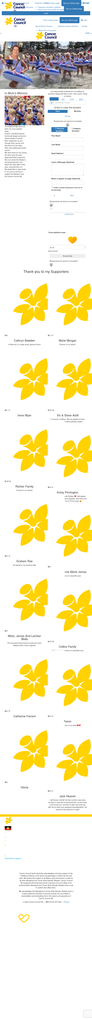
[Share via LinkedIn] (61, 59)
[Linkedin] (27, 868)
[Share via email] (59, 59)
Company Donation (76, 129)
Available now (12, 856)
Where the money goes (47, 30)
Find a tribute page (52, 3)
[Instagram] (22, 868)
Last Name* (56, 144)
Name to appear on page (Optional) (65, 178)
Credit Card (69, 214)
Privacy (66, 902)
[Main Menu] (1, 33)
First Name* (56, 136)
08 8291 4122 (12, 841)
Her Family (61, 55)
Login (46, 13)
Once (58, 111)
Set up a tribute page (71, 3)
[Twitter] (11, 868)
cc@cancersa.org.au (14, 845)
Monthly (77, 111)
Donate (84, 26)
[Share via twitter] (57, 59)
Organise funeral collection (68, 26)
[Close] (91, 33)
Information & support (13, 858)
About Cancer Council (43, 26)
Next (72, 195)
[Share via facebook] (55, 59)
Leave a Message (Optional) (62, 162)
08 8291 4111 (12, 837)
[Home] (14, 6)
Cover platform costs (57, 232)
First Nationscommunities (17, 827)
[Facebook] (6, 868)
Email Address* (57, 153)
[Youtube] (16, 868)
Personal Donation (60, 129)
